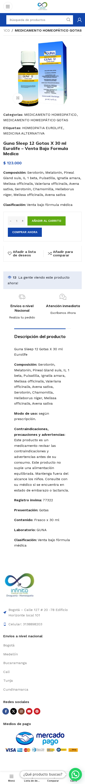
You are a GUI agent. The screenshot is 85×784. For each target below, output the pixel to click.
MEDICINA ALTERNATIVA (24, 133)
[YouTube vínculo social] (29, 711)
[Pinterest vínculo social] (37, 711)
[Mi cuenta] (79, 19)
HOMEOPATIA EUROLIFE (42, 128)
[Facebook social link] (5, 711)
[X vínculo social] (13, 711)
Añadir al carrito (46, 220)
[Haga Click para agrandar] (18, 98)
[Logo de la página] (42, 6)
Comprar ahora (24, 232)
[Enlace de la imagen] (19, 586)
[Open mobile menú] (8, 6)
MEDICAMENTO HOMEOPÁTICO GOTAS (48, 30)
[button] (75, 774)
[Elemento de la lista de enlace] (42, 645)
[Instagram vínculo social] (21, 711)
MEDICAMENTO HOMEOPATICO (50, 115)
